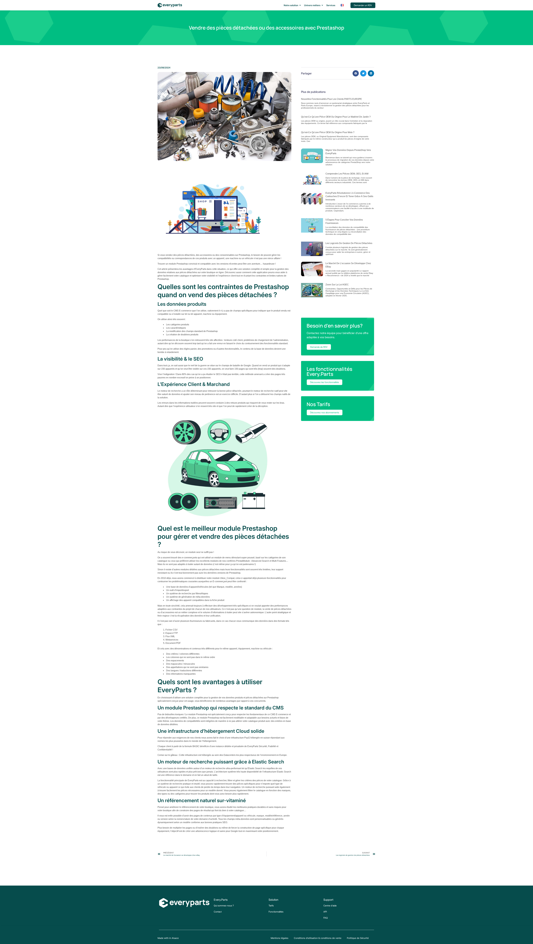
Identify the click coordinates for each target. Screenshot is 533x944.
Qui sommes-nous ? (224, 905)
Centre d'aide (330, 905)
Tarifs (271, 905)
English (342, 17)
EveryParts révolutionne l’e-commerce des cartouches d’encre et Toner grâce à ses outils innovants (349, 196)
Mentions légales (279, 938)
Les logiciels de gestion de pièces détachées (348, 243)
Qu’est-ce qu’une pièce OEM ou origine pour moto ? (327, 132)
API (325, 911)
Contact (218, 911)
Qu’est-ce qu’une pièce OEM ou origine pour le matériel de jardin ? (336, 117)
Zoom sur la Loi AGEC (337, 284)
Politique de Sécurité (358, 938)
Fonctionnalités (276, 911)
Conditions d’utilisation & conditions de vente (317, 938)
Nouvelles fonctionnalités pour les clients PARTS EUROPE (331, 99)
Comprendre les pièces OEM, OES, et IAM (346, 174)
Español (342, 12)
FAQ (325, 917)
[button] (292, 5)
